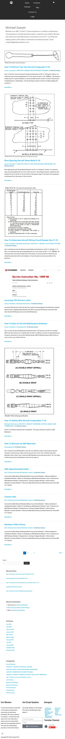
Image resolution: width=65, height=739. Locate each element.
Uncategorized (21, 327)
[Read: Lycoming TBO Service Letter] (32, 283)
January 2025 (9, 632)
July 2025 (8, 624)
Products (36, 3)
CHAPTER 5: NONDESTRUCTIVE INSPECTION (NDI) (32, 70)
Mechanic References (23, 243)
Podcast (27, 7)
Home (27, 3)
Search (4, 560)
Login (32, 17)
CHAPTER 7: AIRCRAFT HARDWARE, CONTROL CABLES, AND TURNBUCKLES (26, 674)
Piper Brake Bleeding (22, 605)
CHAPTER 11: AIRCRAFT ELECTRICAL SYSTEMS (45, 243)
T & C (56, 712)
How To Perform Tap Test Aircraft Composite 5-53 (27, 67)
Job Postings (9, 680)
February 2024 (10, 637)
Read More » (8, 87)
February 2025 (10, 629)
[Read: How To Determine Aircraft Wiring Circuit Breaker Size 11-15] (23, 212)
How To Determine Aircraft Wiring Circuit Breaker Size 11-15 (31, 240)
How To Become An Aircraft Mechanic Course (18, 472)
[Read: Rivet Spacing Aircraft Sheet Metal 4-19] (29, 125)
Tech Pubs (58, 715)
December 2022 (10, 647)
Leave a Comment (9, 70)
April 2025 (9, 627)
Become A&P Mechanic (49, 712)
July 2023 (8, 642)
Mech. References (48, 715)
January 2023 (9, 645)
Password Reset (48, 710)
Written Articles (10, 693)
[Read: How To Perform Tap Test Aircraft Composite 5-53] (32, 57)
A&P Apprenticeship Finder (16, 469)
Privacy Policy (57, 710)
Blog (56, 713)
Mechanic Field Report (12, 682)
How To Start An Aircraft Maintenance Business (25, 323)
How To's (57, 708)
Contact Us (32, 12)
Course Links (10, 497)
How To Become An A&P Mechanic (20, 443)
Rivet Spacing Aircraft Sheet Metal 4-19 (22, 160)
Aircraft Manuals (10, 664)
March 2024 (9, 634)
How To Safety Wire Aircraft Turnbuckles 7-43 (25, 420)
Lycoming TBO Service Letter (17, 300)
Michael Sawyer (12, 607)
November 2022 (10, 650)
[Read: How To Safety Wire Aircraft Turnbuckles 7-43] (29, 382)
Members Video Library (14, 524)
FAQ (37, 7)
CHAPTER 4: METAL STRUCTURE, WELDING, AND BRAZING (35, 164)
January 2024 (9, 640)
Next (61, 553)
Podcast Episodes (11, 687)
